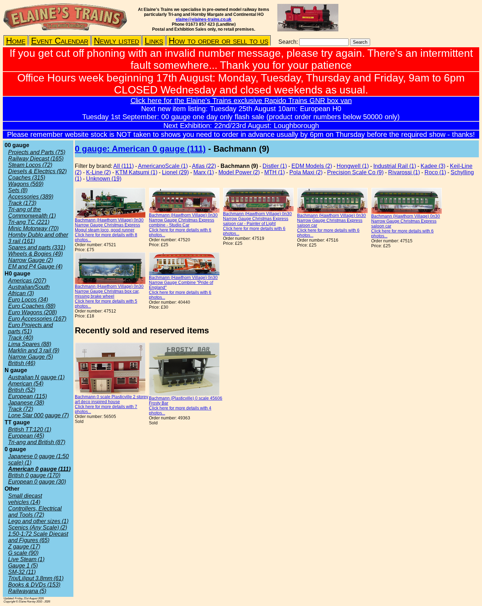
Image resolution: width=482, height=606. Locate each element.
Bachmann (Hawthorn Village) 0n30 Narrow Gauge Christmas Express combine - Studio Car (183, 220)
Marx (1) (203, 172)
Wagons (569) (25, 184)
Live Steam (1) (26, 559)
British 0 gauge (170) (34, 475)
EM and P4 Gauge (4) (35, 266)
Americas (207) (27, 281)
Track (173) (22, 203)
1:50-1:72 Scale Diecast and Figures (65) (38, 537)
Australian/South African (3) (29, 290)
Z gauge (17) (24, 547)
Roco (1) (435, 172)
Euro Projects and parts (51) (30, 328)
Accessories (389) (30, 197)
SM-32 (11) (22, 572)
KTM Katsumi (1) (136, 172)
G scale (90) (23, 553)
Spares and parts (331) (36, 247)
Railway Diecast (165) (36, 159)
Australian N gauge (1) (36, 377)
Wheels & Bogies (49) (35, 254)
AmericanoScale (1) (163, 166)
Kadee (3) (433, 166)
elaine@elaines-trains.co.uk (203, 19)
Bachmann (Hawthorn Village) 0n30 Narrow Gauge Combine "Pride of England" (183, 282)
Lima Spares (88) (29, 344)
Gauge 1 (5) (23, 566)
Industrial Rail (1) (394, 166)
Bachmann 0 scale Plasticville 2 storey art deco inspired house (111, 399)
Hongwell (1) (353, 166)
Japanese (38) (26, 403)
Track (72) (20, 409)
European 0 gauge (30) (37, 482)
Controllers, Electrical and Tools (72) (35, 511)
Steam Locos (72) (30, 165)
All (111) (123, 166)
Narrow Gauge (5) (30, 357)
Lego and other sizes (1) (38, 521)
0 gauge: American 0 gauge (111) (140, 148)
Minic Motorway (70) (33, 228)
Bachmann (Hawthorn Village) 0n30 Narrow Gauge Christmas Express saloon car (331, 220)
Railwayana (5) (27, 591)
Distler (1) (275, 166)
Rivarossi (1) (404, 172)
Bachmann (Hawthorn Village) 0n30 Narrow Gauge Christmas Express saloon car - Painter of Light (257, 218)
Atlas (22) (204, 166)
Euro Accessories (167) (37, 319)
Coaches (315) (26, 178)
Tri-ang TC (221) (28, 222)
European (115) (27, 396)
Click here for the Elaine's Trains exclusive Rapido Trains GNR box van (241, 100)
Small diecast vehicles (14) (25, 499)
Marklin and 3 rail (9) (33, 350)
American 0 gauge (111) (39, 469)
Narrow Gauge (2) (30, 260)
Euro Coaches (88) (31, 306)
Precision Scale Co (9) (355, 172)
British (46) (21, 363)
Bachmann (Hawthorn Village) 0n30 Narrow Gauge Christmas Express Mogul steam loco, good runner (109, 225)
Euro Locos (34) (28, 300)
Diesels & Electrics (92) (37, 171)
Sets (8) (18, 190)
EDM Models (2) (311, 166)
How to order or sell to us (218, 41)
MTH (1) (274, 172)
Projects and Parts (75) (36, 152)
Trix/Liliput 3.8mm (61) (36, 578)
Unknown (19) (103, 179)
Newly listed (116, 41)
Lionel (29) (175, 172)
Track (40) (20, 338)
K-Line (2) (98, 172)
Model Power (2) (239, 172)
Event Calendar (59, 41)
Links (154, 41)
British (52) (21, 390)
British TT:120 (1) (29, 429)
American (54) (25, 384)
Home (15, 41)
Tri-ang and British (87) (36, 442)
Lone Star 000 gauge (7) (38, 415)
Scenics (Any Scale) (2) (37, 528)
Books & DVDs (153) (34, 585)
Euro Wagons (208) (32, 312)
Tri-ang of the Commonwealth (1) (32, 212)
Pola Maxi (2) (306, 172)
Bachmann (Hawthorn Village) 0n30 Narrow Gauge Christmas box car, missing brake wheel (109, 291)
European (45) (26, 436)
